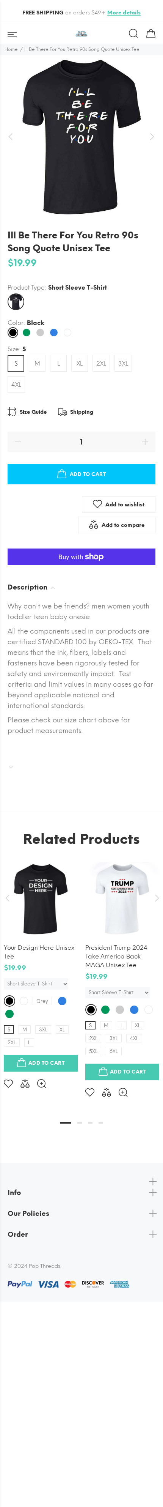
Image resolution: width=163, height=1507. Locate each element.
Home (11, 49)
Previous (7, 898)
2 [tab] (79, 1123)
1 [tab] (65, 1123)
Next (156, 898)
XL (80, 363)
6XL (114, 1051)
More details (124, 12)
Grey (42, 1001)
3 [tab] (90, 1123)
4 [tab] (101, 1123)
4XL (16, 384)
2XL (101, 363)
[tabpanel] (41, 969)
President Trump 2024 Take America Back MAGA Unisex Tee (116, 956)
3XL (123, 363)
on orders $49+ (81, 12)
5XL (93, 1051)
